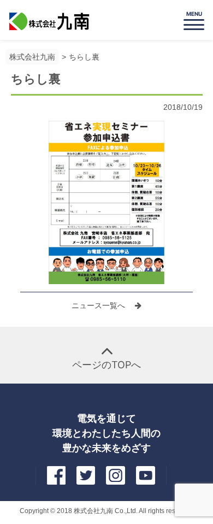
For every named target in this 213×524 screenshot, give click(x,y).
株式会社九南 (32, 56)
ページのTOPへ (106, 364)
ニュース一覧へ (99, 305)
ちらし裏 (84, 57)
